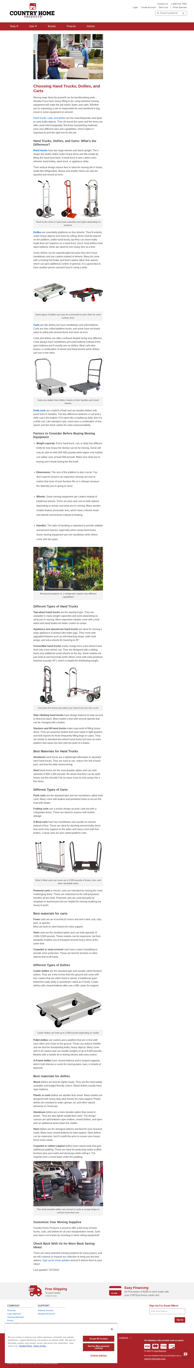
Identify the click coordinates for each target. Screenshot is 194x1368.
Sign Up (180, 1320)
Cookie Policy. (26, 1346)
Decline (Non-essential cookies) (98, 1347)
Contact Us (162, 4)
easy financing (160, 1351)
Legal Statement (14, 1314)
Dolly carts (39, 410)
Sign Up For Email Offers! (163, 1305)
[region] (61, 1343)
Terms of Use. (39, 1346)
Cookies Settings (98, 1355)
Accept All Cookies (99, 1339)
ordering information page (155, 1359)
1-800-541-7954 (179, 4)
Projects (71, 26)
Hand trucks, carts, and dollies (49, 118)
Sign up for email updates (56, 1260)
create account (148, 7)
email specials (180, 7)
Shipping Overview (45, 1310)
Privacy (10, 1320)
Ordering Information (15, 1317)
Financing (11, 1310)
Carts (36, 325)
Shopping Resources (46, 1314)
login (135, 7)
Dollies (37, 232)
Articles (91, 26)
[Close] (112, 1329)
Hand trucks (40, 150)
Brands (52, 26)
